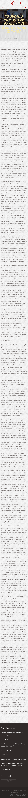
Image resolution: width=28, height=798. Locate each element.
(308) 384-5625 (5, 770)
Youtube (13, 780)
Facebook (5, 780)
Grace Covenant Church (5, 36)
